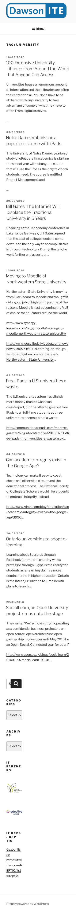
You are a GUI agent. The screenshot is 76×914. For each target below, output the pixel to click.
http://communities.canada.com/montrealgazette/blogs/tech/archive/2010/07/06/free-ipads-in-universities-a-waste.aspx (37, 433)
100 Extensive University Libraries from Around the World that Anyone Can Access (37, 68)
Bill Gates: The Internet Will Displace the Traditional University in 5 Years (33, 212)
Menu (40, 28)
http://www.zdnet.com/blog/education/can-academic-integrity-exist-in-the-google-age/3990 (37, 512)
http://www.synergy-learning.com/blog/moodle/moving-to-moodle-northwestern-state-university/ (36, 328)
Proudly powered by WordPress (27, 903)
